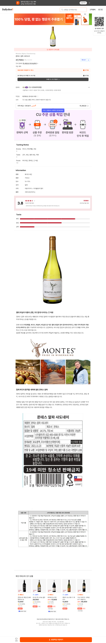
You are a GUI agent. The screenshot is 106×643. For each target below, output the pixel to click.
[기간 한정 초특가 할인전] (53, 19)
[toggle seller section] (89, 87)
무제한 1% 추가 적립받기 (52, 79)
